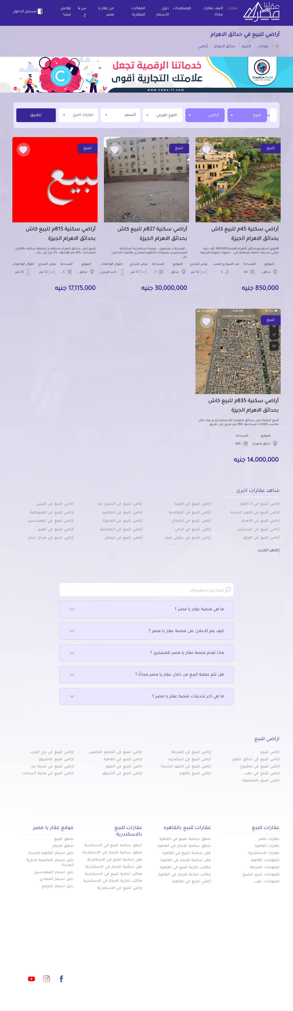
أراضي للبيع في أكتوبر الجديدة (255, 513)
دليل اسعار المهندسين (54, 873)
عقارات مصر (269, 839)
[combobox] (247, 115)
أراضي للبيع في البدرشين (258, 530)
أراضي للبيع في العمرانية (121, 530)
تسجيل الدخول (25, 12)
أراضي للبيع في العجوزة (122, 521)
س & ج (82, 12)
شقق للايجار (63, 846)
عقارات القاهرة (267, 846)
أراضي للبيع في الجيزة (192, 504)
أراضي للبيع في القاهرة (191, 882)
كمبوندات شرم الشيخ (261, 875)
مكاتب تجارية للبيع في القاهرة (185, 868)
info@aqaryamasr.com (55, 953)
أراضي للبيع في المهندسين (50, 521)
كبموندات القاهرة (265, 861)
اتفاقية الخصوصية (108, 962)
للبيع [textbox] (257, 115)
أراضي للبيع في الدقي (193, 530)
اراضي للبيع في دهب (262, 774)
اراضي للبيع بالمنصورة (261, 781)
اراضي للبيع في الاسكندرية (119, 888)
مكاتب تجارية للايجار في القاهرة (184, 875)
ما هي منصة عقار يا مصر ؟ (199, 609)
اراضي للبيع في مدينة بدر (52, 767)
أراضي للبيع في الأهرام (260, 521)
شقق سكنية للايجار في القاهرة (184, 846)
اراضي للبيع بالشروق (56, 760)
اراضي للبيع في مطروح (260, 767)
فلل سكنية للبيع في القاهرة (186, 853)
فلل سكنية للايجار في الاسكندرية (114, 867)
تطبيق (36, 115)
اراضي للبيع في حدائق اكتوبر (256, 760)
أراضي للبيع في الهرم (56, 530)
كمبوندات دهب (267, 882)
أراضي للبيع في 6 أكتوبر (260, 504)
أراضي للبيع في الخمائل (191, 521)
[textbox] (269, 115)
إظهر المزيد (269, 550)
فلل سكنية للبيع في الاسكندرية (114, 860)
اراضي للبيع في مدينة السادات (48, 774)
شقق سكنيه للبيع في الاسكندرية (113, 846)
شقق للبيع (64, 839)
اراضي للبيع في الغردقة (191, 752)
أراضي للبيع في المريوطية (52, 513)
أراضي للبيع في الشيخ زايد (119, 504)
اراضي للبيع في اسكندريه (190, 760)
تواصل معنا (65, 12)
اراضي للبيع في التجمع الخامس (115, 752)
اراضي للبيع (270, 752)
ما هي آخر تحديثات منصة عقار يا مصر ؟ (188, 697)
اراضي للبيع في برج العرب (52, 752)
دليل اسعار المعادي (57, 879)
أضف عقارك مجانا (213, 12)
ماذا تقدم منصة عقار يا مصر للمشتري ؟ (187, 653)
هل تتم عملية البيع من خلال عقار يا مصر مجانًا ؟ (179, 675)
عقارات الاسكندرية (264, 853)
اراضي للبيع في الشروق (122, 774)
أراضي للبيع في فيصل (123, 538)
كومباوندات (182, 9)
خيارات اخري (83, 115)
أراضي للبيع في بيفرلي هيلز (188, 538)
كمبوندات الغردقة (265, 868)
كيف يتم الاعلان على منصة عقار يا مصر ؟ (186, 631)
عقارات (232, 9)
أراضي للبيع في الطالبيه (122, 513)
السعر (130, 115)
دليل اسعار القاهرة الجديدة (51, 853)
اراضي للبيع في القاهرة (123, 760)
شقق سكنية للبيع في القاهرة (185, 839)
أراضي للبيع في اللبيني (55, 504)
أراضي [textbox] (213, 115)
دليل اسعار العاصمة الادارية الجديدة (50, 863)
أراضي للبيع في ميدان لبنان (51, 538)
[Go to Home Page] (277, 45)
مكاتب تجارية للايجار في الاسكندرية (112, 881)
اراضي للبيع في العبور (124, 767)
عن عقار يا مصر (106, 12)
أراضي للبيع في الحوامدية (190, 513)
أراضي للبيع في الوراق (261, 538)
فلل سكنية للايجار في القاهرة (186, 861)
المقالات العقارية (138, 12)
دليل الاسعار (162, 12)
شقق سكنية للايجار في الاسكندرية (112, 853)
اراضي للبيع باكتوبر (195, 774)
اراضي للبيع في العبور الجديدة (186, 767)
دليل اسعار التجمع (58, 887)
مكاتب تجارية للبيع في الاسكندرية (113, 874)
